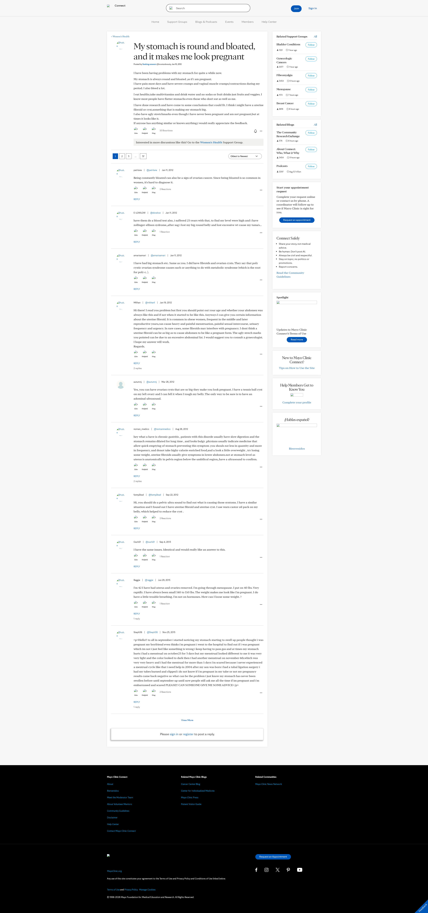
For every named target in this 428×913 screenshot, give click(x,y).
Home (155, 21)
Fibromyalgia (284, 75)
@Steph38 (152, 632)
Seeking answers (156, 64)
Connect (119, 5)
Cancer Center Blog (190, 784)
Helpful (145, 133)
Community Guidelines (118, 810)
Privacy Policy (131, 889)
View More (187, 720)
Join (296, 8)
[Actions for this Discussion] (260, 131)
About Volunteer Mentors (119, 804)
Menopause (284, 89)
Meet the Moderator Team (120, 797)
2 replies (138, 368)
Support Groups (177, 21)
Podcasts (282, 166)
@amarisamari (158, 255)
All (315, 36)
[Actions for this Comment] (260, 190)
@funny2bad (155, 494)
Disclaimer (112, 817)
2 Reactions (165, 189)
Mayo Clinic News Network (268, 784)
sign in (174, 734)
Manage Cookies (147, 889)
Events (229, 21)
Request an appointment (296, 219)
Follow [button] (311, 44)
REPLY (137, 199)
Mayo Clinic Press (189, 797)
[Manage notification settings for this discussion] (255, 131)
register (188, 734)
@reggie (149, 580)
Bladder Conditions (288, 44)
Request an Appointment (273, 856)
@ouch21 (150, 542)
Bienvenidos (297, 448)
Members (248, 21)
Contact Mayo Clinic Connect (121, 831)
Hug (153, 133)
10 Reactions (166, 130)
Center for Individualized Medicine (198, 790)
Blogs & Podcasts (206, 21)
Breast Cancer (285, 103)
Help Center (269, 21)
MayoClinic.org (114, 871)
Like (136, 133)
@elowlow (155, 212)
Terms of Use (113, 889)
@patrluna (152, 170)
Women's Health (120, 36)
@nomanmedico (162, 429)
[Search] (170, 8)
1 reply (137, 618)
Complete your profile (296, 402)
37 (143, 156)
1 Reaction (165, 231)
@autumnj (151, 381)
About (110, 784)
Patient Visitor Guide (191, 804)
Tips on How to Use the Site (297, 368)
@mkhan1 (150, 302)
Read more (297, 339)
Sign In (312, 8)
